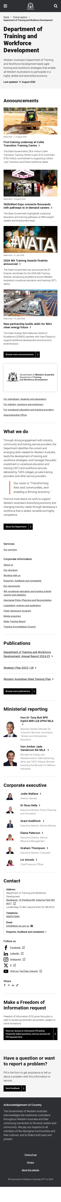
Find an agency (20, 17)
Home (6, 17)
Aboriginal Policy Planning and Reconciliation (28, 600)
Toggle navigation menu (5, 6)
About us (8, 565)
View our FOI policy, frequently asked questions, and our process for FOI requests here (28, 1034)
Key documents (12, 586)
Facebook (15, 947)
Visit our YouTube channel (24, 971)
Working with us (12, 575)
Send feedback (13, 1088)
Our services (10, 550)
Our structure (11, 570)
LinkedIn (14, 953)
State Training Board (14, 621)
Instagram (15, 959)
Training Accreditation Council (20, 627)
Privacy (30, 1162)
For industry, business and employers (23, 404)
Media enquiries (12, 616)
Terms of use (30, 1154)
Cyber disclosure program (17, 611)
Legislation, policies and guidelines (22, 605)
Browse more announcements (20, 354)
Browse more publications (18, 691)
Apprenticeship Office (15, 415)
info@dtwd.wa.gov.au (17, 926)
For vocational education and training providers (29, 410)
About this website (30, 1170)
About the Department (16, 526)
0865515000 (13, 916)
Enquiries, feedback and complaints (22, 581)
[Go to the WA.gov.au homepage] (30, 6)
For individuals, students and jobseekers (25, 399)
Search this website (55, 6)
